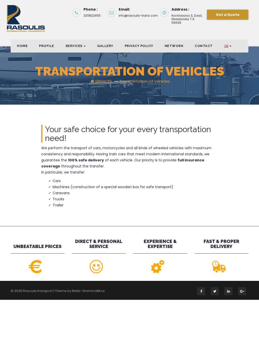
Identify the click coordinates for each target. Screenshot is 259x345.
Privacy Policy (139, 46)
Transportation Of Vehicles (144, 81)
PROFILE (46, 46)
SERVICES (74, 46)
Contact (204, 46)
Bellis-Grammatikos (88, 290)
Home (22, 46)
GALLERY (105, 46)
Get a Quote (228, 14)
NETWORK (174, 46)
